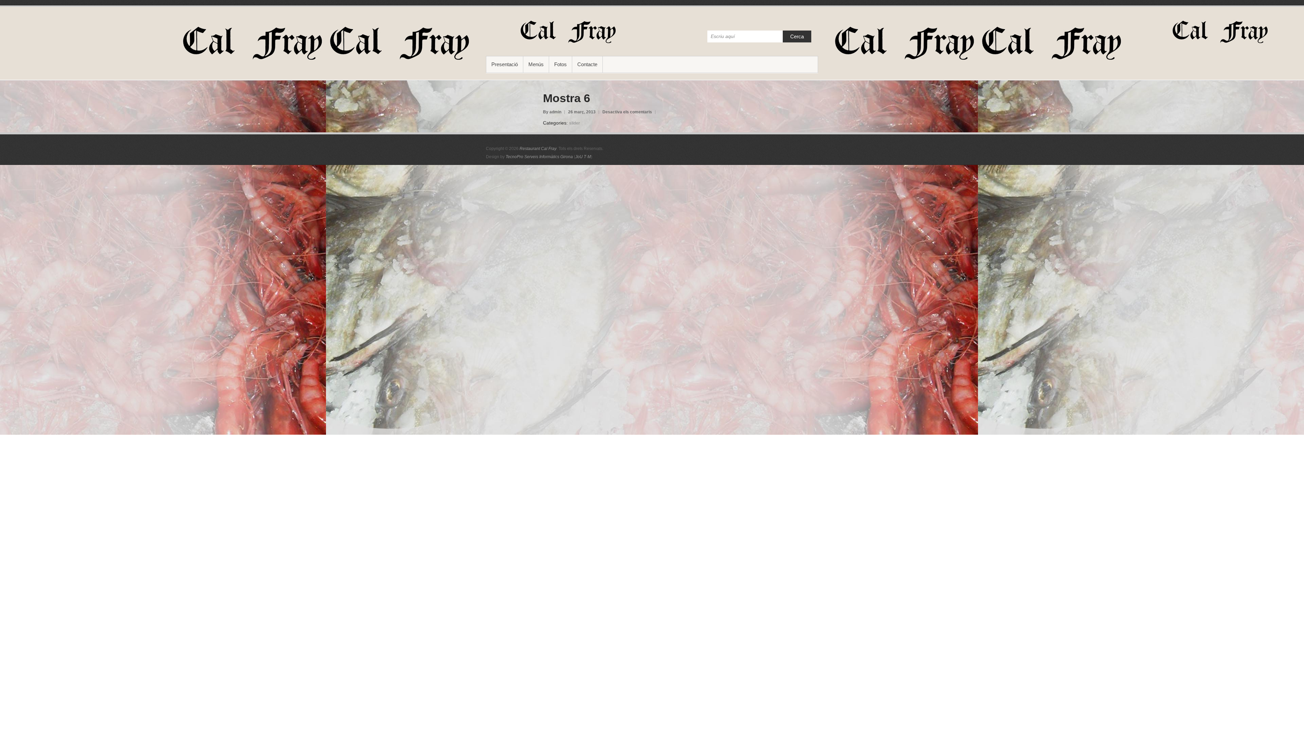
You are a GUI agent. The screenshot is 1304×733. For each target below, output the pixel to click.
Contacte (587, 64)
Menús (536, 64)
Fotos (560, 64)
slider (574, 123)
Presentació (504, 64)
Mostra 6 (566, 98)
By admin (552, 112)
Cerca (797, 36)
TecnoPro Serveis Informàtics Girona (539, 156)
